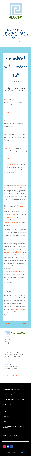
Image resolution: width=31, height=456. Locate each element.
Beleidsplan (6, 416)
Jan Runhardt (21, 452)
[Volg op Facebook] (11, 446)
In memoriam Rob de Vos (10, 435)
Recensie (7, 99)
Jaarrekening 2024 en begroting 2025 (13, 399)
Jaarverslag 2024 (7, 404)
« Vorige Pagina (10, 375)
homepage (11, 164)
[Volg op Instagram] (4, 446)
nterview (7, 134)
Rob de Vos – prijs (8, 440)
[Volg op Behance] (8, 446)
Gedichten (7, 113)
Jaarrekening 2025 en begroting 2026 (13, 389)
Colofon (5, 421)
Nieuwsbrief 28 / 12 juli (12, 364)
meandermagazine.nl (17, 309)
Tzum (16, 271)
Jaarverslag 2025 (7, 394)
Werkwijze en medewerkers (10, 412)
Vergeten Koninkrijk (13, 280)
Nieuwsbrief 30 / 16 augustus (13, 340)
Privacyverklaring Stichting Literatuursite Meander (14, 427)
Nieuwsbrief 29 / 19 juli (12, 352)
